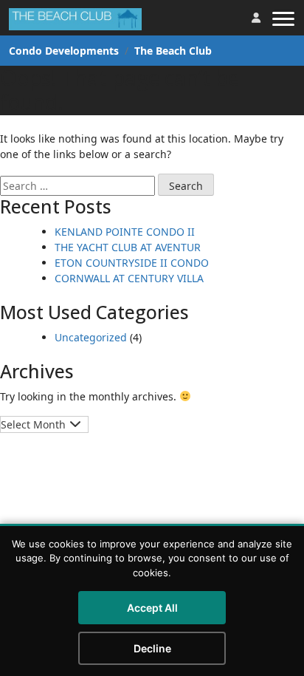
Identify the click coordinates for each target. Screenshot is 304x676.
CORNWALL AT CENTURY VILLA (129, 278)
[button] (256, 17)
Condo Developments (64, 51)
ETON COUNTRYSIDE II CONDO (132, 263)
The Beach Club (173, 51)
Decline (152, 648)
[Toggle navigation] (283, 18)
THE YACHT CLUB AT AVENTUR (128, 247)
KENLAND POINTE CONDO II (125, 232)
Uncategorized (91, 337)
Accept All (152, 607)
